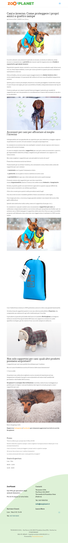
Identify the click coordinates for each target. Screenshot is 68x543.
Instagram (18, 428)
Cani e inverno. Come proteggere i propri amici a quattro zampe (27, 448)
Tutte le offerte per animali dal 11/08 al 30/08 (20, 441)
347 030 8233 (14, 516)
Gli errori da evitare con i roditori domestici (21, 451)
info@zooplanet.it (43, 504)
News (27, 19)
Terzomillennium (37, 536)
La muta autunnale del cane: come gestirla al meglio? (23, 454)
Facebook (26, 428)
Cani (23, 19)
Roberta (11, 19)
